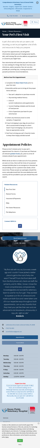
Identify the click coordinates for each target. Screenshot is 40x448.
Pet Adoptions (11, 212)
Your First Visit (10, 189)
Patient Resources (15, 31)
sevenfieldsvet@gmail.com (14, 331)
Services (5, 418)
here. (7, 437)
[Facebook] (20, 226)
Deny (20, 444)
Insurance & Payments (13, 198)
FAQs (7, 203)
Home (4, 31)
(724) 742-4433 (20, 243)
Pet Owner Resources (13, 208)
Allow (20, 440)
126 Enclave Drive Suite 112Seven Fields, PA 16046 (20, 325)
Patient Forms (11, 194)
